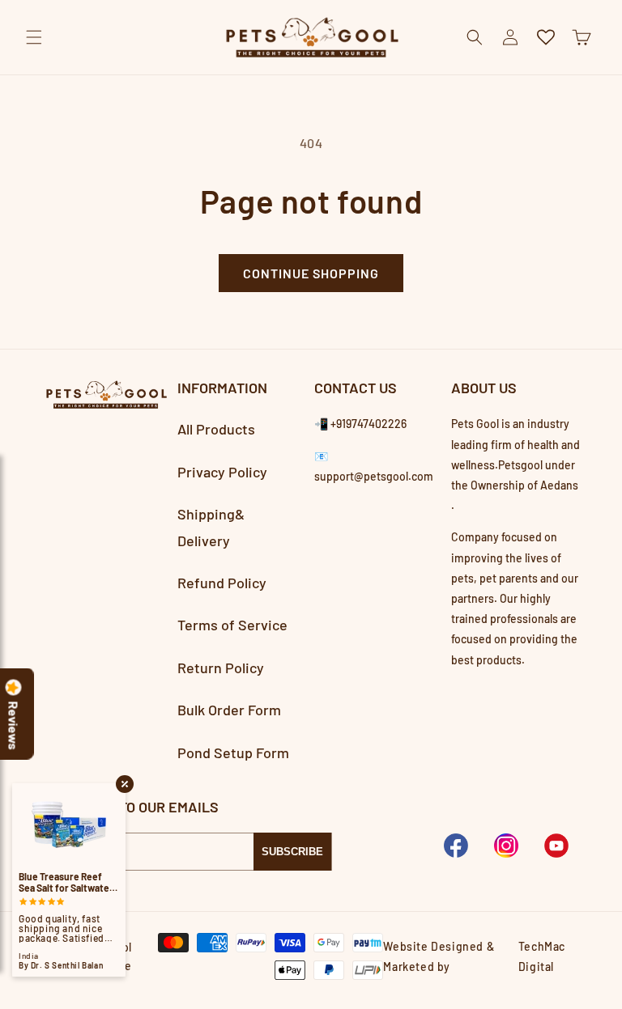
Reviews (13, 726)
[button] (34, 37)
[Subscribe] (292, 852)
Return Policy (220, 667)
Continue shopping (311, 273)
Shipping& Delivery (211, 527)
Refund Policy (221, 582)
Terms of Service (232, 625)
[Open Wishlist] (546, 37)
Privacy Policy (222, 472)
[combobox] (311, 75)
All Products (216, 429)
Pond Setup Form (233, 752)
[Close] (596, 74)
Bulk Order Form (229, 710)
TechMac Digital (541, 956)
